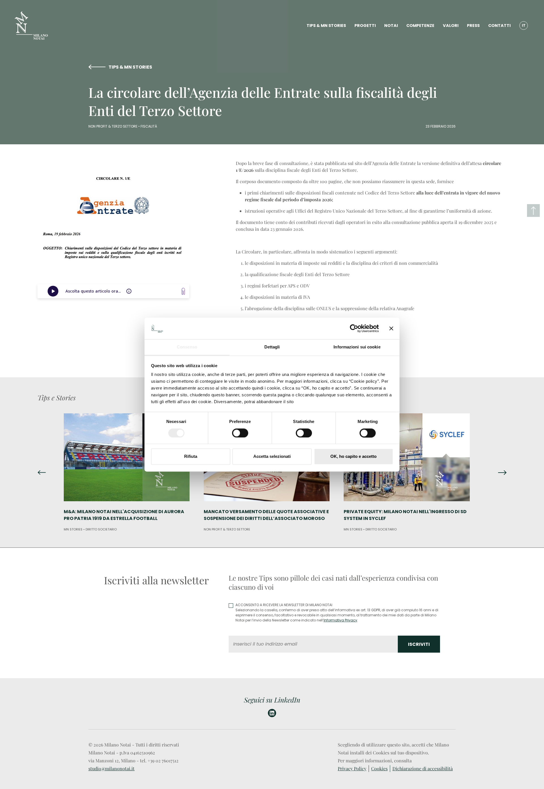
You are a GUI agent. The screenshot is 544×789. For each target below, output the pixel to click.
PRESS (473, 25)
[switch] (240, 432)
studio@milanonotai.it (111, 768)
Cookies (379, 768)
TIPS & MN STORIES (326, 25)
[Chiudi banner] (391, 328)
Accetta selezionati (272, 456)
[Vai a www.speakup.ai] (183, 291)
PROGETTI (365, 25)
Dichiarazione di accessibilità (422, 768)
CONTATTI (499, 25)
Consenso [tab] (187, 347)
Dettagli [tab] (272, 347)
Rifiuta (190, 456)
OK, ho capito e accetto (353, 456)
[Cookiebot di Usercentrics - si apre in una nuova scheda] (354, 328)
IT (524, 25)
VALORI (450, 25)
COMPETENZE (420, 25)
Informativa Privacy (340, 620)
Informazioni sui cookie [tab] (356, 347)
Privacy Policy (352, 768)
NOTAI (391, 25)
